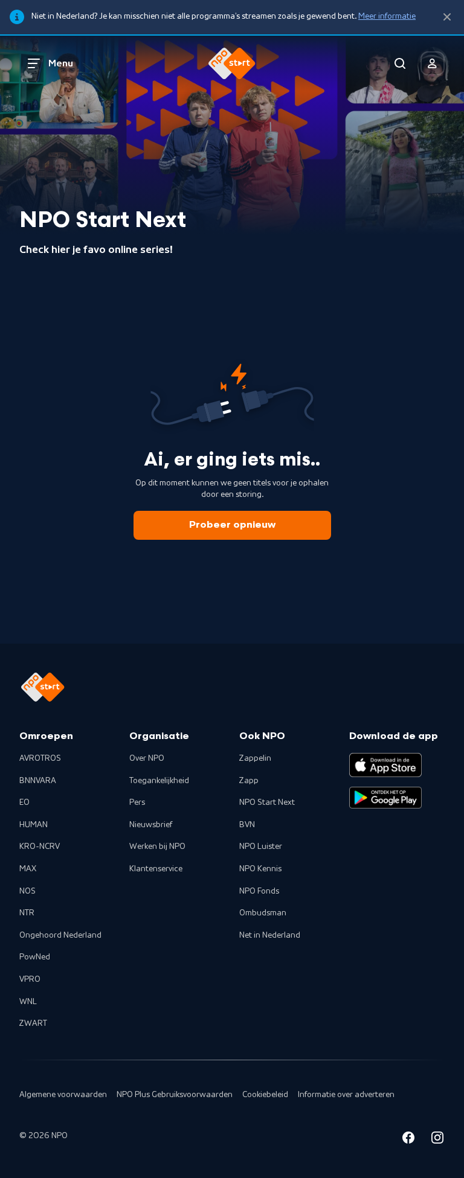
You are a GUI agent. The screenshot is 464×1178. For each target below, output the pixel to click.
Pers (137, 802)
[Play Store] (385, 797)
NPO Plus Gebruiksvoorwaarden (175, 1094)
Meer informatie (387, 16)
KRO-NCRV (39, 846)
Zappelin (255, 758)
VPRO (29, 979)
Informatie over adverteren (346, 1094)
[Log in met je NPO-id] (433, 63)
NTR (26, 913)
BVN (247, 825)
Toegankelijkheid (159, 780)
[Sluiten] (447, 17)
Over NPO (146, 758)
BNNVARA (37, 780)
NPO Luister (260, 846)
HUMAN (33, 825)
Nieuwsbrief (150, 825)
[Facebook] (408, 1139)
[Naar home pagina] (232, 63)
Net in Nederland (269, 935)
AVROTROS (40, 758)
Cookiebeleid (265, 1094)
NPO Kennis (260, 869)
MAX (27, 869)
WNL (28, 1001)
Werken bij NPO (157, 846)
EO (24, 802)
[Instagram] (437, 1139)
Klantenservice (155, 869)
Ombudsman (262, 913)
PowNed (34, 957)
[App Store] (385, 765)
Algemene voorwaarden (63, 1094)
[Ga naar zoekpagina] (400, 63)
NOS (27, 891)
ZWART (33, 1023)
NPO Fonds (259, 891)
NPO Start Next (267, 802)
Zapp (249, 780)
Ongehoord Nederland (60, 935)
